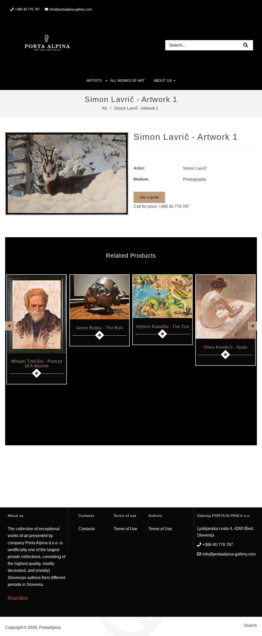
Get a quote (149, 197)
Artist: (139, 168)
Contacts (87, 529)
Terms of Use (125, 529)
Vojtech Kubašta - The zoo (162, 326)
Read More (18, 598)
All (104, 108)
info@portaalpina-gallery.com (70, 9)
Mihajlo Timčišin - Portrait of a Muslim (36, 363)
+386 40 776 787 (174, 206)
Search (250, 625)
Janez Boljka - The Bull (99, 328)
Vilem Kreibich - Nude (225, 347)
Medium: (141, 179)
